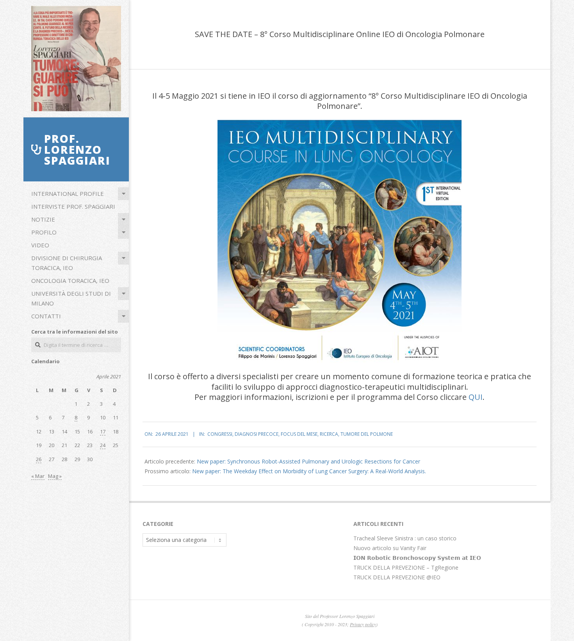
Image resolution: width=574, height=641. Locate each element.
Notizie (43, 219)
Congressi (219, 434)
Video (40, 245)
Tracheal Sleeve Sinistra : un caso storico (404, 538)
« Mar (38, 475)
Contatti (46, 316)
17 (102, 431)
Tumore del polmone (366, 434)
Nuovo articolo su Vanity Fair (389, 548)
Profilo (44, 232)
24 (102, 445)
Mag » (55, 475)
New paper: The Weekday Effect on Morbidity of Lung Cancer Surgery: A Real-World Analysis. (309, 471)
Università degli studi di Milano (71, 298)
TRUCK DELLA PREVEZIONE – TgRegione (405, 567)
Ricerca (329, 434)
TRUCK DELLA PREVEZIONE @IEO (396, 577)
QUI (476, 397)
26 (38, 459)
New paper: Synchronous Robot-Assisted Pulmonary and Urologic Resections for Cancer (308, 461)
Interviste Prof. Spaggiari (73, 206)
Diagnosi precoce (256, 434)
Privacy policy (363, 624)
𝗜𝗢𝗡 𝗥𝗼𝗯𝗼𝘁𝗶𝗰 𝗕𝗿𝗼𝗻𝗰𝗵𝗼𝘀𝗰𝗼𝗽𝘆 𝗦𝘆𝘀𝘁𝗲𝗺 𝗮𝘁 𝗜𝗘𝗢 (417, 557)
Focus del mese (299, 434)
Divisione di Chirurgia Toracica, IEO (66, 263)
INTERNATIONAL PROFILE (67, 193)
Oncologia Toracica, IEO (70, 280)
